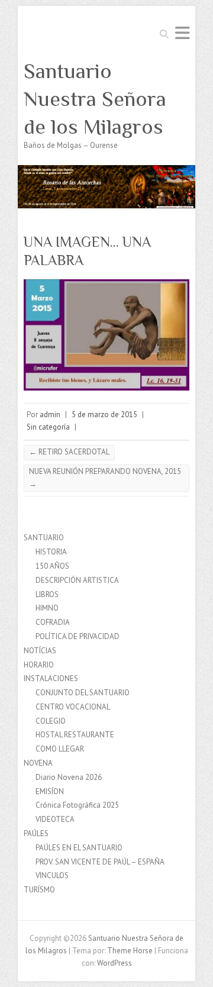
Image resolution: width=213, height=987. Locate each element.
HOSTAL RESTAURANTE (75, 735)
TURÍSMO (39, 890)
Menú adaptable (182, 33)
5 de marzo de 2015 (104, 414)
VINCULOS (52, 875)
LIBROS (47, 594)
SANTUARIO (44, 538)
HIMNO (47, 608)
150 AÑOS (52, 566)
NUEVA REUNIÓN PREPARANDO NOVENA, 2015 (105, 477)
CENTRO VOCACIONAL (73, 707)
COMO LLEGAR (60, 749)
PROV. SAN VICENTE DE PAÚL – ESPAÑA (100, 862)
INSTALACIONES (51, 678)
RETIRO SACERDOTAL (69, 452)
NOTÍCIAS (40, 651)
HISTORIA (51, 552)
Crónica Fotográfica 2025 (77, 805)
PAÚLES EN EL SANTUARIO (79, 848)
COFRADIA (53, 622)
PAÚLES (36, 833)
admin (50, 414)
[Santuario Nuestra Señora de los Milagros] (106, 171)
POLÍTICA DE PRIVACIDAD (78, 636)
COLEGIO (51, 721)
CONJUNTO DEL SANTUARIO (83, 693)
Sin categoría (48, 427)
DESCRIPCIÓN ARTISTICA (77, 580)
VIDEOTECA (55, 819)
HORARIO (39, 665)
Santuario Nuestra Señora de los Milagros (95, 98)
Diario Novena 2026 (69, 777)
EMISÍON (50, 791)
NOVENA (38, 763)
